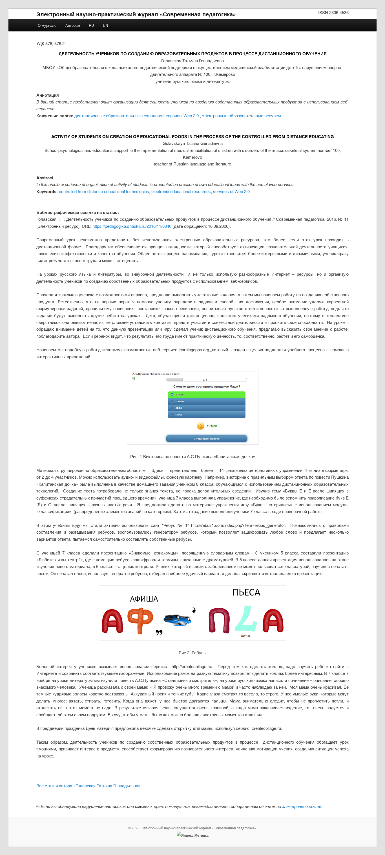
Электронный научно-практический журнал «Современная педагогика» (136, 14)
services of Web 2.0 (231, 191)
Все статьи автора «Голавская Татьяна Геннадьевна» (88, 785)
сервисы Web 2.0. (183, 115)
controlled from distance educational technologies (104, 191)
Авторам (72, 25)
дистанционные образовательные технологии (118, 115)
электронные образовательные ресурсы (241, 115)
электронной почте (301, 806)
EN (105, 25)
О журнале (47, 25)
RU (91, 25)
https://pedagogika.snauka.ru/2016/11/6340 (131, 226)
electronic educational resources (181, 191)
